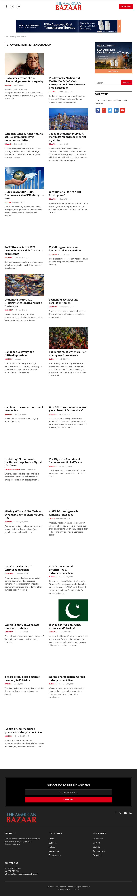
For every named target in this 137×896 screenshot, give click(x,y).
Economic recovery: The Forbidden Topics (63, 301)
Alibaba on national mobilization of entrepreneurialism (61, 570)
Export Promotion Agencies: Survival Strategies (22, 626)
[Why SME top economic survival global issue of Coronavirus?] (68, 393)
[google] (104, 110)
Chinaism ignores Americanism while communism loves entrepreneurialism (24, 137)
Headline (52, 632)
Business (8, 258)
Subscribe (126, 6)
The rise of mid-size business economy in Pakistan (22, 678)
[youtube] (122, 110)
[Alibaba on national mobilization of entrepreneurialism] (68, 552)
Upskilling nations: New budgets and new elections (65, 249)
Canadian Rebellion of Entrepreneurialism (18, 568)
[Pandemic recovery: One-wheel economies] (24, 393)
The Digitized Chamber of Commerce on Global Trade (65, 461)
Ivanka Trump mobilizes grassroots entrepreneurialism (24, 730)
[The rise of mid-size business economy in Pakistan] (24, 663)
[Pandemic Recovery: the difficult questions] (24, 338)
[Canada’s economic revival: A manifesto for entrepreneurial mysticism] (68, 119)
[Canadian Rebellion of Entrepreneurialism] (24, 552)
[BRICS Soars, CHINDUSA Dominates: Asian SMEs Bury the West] (24, 178)
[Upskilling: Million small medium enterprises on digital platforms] (24, 445)
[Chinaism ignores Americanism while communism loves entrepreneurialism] (24, 119)
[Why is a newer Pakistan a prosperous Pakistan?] (68, 610)
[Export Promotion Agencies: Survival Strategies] (24, 610)
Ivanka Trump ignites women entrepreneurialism (67, 678)
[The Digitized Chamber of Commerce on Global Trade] (68, 445)
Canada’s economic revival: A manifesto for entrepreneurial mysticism (67, 137)
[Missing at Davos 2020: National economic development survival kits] (24, 497)
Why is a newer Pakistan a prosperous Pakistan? (65, 626)
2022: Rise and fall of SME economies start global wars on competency (23, 250)
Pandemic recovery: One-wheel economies (24, 409)
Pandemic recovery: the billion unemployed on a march (67, 353)
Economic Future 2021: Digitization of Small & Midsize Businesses (23, 303)
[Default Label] (116, 110)
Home (7, 37)
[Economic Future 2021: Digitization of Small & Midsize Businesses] (24, 285)
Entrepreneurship (12, 469)
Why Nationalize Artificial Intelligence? (65, 193)
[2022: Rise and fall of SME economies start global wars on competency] (24, 233)
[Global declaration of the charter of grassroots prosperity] (24, 64)
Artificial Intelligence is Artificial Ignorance (63, 513)
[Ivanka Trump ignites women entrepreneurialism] (68, 663)
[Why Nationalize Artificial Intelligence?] (68, 178)
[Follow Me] (110, 110)
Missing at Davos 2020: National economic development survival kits (24, 514)
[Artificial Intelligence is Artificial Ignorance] (68, 497)
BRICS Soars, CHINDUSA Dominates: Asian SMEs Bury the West (24, 195)
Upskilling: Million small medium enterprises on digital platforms (23, 462)
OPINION (52, 518)
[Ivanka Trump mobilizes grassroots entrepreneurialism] (24, 715)
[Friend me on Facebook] (98, 110)
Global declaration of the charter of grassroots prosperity (24, 79)
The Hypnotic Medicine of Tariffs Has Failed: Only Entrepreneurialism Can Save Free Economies (67, 82)
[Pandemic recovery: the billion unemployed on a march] (68, 338)
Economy (53, 254)
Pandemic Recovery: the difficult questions (19, 353)
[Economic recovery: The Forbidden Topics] (68, 285)
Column (8, 85)
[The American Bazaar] (68, 6)
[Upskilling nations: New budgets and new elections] (68, 233)
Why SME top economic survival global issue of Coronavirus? (68, 409)
